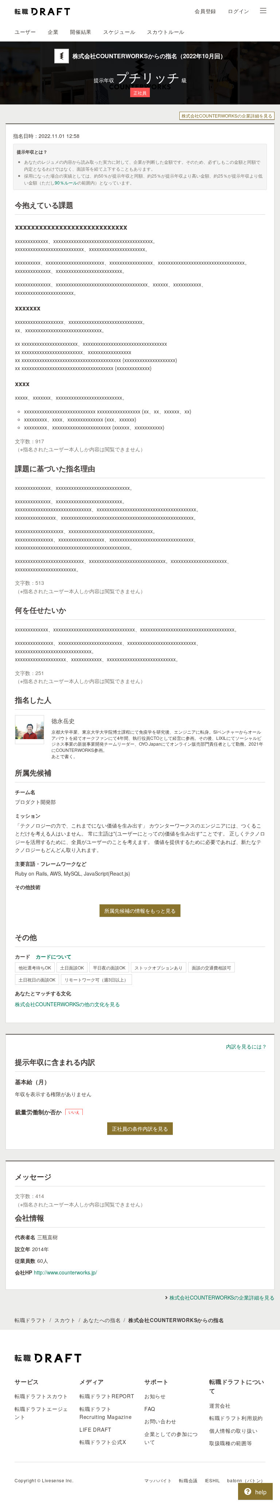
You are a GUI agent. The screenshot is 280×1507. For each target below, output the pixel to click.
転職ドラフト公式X (102, 1441)
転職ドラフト (31, 1320)
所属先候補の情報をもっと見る (140, 910)
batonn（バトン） (246, 1480)
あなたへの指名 (102, 1320)
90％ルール (66, 182)
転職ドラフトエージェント (41, 1412)
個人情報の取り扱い (233, 1430)
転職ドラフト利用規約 (236, 1417)
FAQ (149, 1408)
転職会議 (188, 1480)
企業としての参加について (171, 1437)
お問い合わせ (160, 1421)
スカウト (65, 1320)
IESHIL (212, 1480)
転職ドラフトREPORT (106, 1396)
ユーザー (25, 31)
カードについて (53, 956)
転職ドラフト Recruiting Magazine (105, 1412)
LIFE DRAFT (95, 1429)
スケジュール (119, 31)
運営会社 (220, 1405)
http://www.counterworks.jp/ (65, 1272)
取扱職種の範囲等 (230, 1443)
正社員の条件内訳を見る (140, 1128)
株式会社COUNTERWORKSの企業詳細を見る (227, 115)
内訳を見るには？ (246, 1046)
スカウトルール (165, 31)
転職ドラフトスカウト (41, 1396)
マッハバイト (158, 1480)
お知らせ (155, 1396)
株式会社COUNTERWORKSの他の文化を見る (67, 1004)
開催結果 (81, 31)
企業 (53, 31)
